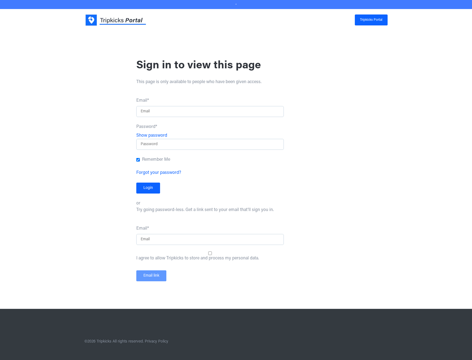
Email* (142, 100)
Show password (151, 135)
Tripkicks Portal (371, 20)
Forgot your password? (158, 173)
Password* (146, 127)
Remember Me (156, 159)
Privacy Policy (156, 342)
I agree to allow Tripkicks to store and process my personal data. (197, 258)
